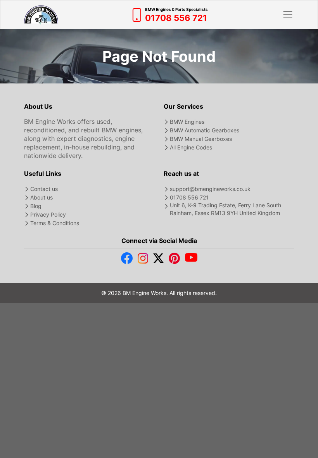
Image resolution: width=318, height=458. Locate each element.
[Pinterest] (174, 260)
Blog (35, 206)
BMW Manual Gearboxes (201, 138)
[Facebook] (127, 260)
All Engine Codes (191, 147)
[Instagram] (143, 260)
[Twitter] (158, 260)
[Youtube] (191, 260)
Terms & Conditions (54, 223)
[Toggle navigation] (288, 15)
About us (41, 197)
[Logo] (41, 14)
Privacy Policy (48, 214)
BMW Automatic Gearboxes (204, 130)
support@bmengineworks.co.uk (210, 189)
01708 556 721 (189, 197)
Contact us (44, 189)
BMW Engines (187, 121)
